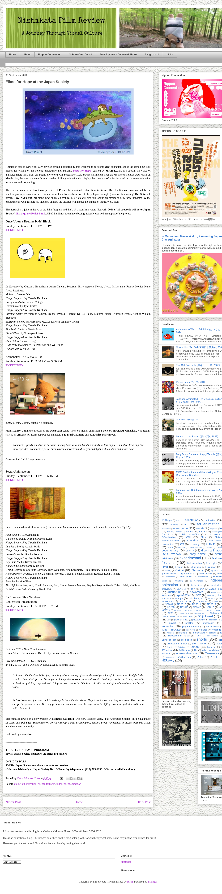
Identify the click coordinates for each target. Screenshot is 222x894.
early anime (198, 554)
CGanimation (169, 537)
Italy (192, 589)
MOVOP (211, 599)
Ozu (168, 620)
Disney (209, 547)
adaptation (191, 520)
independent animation (68, 783)
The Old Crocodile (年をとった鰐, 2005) (198, 365)
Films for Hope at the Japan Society (37, 82)
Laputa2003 (182, 595)
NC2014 (171, 607)
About (27, 54)
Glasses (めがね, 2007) (189, 419)
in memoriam (196, 581)
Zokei (200, 657)
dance (170, 547)
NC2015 (184, 607)
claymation (167, 544)
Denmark (181, 547)
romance (203, 630)
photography (198, 620)
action (178, 520)
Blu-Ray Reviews (174, 532)
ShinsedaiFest (169, 640)
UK (195, 650)
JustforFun (174, 592)
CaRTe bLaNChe (189, 534)
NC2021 (188, 610)
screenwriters (212, 636)
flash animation (194, 563)
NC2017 (210, 607)
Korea (213, 592)
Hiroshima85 (203, 577)
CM (182, 544)
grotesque (186, 573)
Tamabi (194, 647)
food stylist (211, 563)
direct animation (195, 547)
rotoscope (171, 633)
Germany (198, 570)
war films (166, 653)
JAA (202, 589)
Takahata (182, 647)
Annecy (174, 524)
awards (200, 528)
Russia (183, 632)
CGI (188, 537)
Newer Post (13, 802)
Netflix (218, 610)
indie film (196, 585)
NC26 (209, 610)
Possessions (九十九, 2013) (191, 382)
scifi (199, 636)
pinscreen (213, 620)
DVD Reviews (171, 554)
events (41, 783)
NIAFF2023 (184, 613)
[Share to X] (74, 778)
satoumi (212, 633)
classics (192, 540)
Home (12, 54)
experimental (190, 558)
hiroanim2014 (205, 573)
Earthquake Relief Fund (30, 213)
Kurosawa (167, 595)
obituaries (188, 616)
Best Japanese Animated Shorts (118, 54)
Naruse (215, 601)
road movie (190, 630)
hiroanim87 (170, 577)
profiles (189, 622)
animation (211, 520)
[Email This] (68, 778)
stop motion (199, 643)
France (179, 567)
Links (169, 54)
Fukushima (195, 567)
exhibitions (167, 558)
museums (167, 601)
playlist (172, 622)
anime (17, 783)
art (186, 524)
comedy (195, 544)
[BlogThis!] (71, 778)
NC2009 (169, 604)
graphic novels (169, 573)
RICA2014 (176, 630)
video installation (210, 650)
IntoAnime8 (181, 589)
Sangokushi (152, 54)
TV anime (167, 650)
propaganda (208, 623)
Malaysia (166, 598)
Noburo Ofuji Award (80, 54)
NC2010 (181, 604)
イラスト (215, 657)
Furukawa (210, 567)
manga (179, 598)
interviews (167, 589)
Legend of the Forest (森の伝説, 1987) (197, 436)
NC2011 (196, 604)
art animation (29, 783)
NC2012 (211, 604)
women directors (187, 653)
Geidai (179, 570)
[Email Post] (61, 778)
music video (185, 601)
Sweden (170, 647)
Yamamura (212, 653)
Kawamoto (196, 592)
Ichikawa (178, 581)
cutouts (211, 544)
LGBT (198, 595)
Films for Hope (82, 170)
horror (164, 581)
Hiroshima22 (186, 576)
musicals (203, 601)
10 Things (167, 520)
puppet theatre (190, 626)
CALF (202, 531)
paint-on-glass (181, 620)
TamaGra (211, 647)
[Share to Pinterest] (81, 778)
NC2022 (199, 610)
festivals (50, 783)
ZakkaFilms (184, 657)
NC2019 (166, 610)
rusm (130, 881)
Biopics (213, 528)
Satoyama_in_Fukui (179, 635)
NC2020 (177, 610)
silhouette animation (177, 644)
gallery (168, 571)
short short (186, 640)
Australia (165, 528)
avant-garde (180, 528)
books (189, 531)
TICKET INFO (14, 230)
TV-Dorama (184, 650)
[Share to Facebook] (78, 778)
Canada (166, 534)
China (203, 537)
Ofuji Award (205, 616)
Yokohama (169, 657)
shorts (202, 639)
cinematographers (171, 540)
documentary (170, 550)
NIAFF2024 (199, 613)
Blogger (152, 881)
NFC (170, 613)
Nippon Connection (49, 54)
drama (190, 550)
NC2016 (197, 607)
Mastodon (126, 861)
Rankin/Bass (212, 626)
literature (210, 595)
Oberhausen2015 (170, 616)
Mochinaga (196, 598)
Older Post (143, 802)
